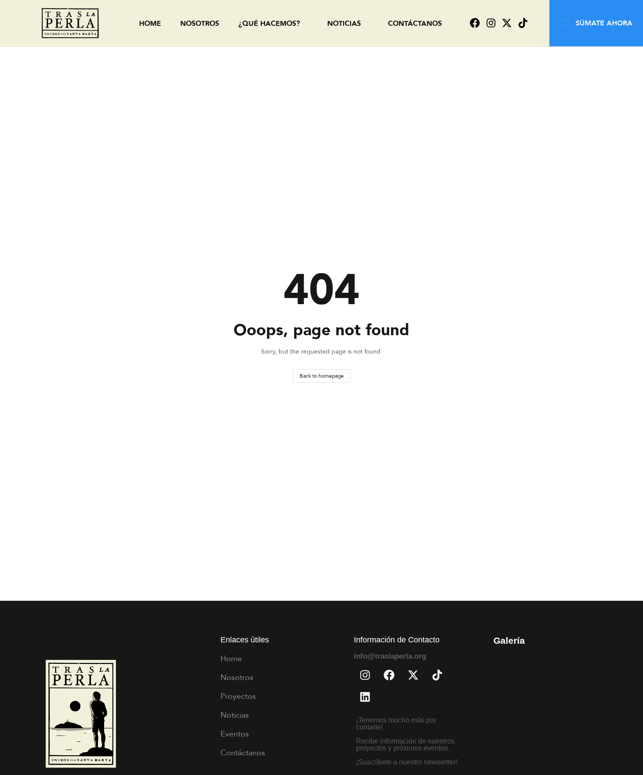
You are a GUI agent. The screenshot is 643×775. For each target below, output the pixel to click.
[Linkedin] (365, 697)
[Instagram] (491, 23)
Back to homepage (322, 376)
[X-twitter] (507, 23)
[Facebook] (475, 23)
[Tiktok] (523, 23)
